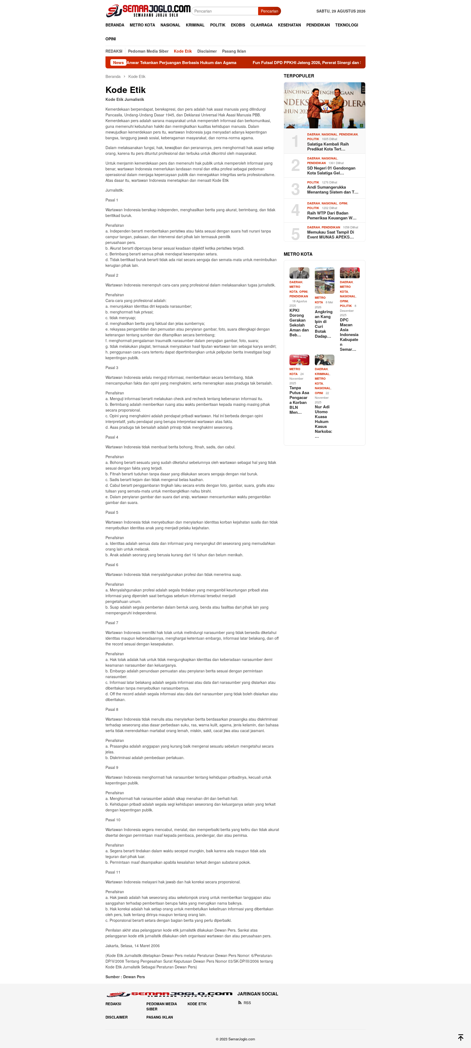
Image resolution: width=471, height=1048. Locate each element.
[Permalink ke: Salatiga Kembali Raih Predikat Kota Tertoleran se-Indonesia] (325, 105)
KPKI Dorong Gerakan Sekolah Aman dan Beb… (299, 322)
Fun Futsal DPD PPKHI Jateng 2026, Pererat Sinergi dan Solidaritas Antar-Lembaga (299, 62)
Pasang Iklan (159, 1017)
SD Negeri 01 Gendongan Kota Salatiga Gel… (331, 171)
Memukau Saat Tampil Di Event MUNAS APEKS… (330, 235)
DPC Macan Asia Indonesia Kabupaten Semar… (349, 335)
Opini (343, 203)
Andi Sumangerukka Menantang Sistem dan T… (332, 190)
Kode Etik (197, 1003)
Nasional (329, 134)
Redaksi (113, 1003)
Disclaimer (116, 1017)
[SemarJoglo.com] (148, 10)
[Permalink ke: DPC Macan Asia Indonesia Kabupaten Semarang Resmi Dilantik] (350, 273)
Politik (313, 139)
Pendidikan (348, 134)
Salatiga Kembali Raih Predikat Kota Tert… (328, 147)
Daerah (313, 134)
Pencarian (269, 11)
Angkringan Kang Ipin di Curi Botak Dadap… (324, 324)
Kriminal (322, 374)
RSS (247, 1002)
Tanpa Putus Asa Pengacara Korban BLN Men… (299, 400)
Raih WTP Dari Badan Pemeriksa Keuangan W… (332, 216)
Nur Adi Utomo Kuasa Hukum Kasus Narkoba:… (323, 421)
